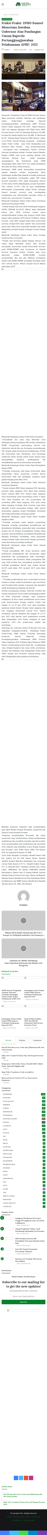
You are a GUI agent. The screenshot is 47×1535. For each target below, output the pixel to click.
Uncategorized (8, 1101)
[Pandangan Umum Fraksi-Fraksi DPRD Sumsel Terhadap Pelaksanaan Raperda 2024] (34, 982)
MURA (5, 1171)
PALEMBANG (7, 1094)
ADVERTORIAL (14, 14)
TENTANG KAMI (28, 1520)
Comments (37, 1040)
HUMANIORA (8, 1115)
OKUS (5, 1129)
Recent (8, 1040)
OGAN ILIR (7, 1147)
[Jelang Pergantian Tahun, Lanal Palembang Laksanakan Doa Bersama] (8, 1232)
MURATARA (7, 1199)
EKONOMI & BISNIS (10, 1119)
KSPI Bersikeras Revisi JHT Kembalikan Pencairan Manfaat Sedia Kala (29, 1241)
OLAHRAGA (7, 1126)
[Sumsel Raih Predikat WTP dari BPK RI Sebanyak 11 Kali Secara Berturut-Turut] (34, 1011)
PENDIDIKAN (7, 1112)
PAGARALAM (7, 1157)
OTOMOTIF (7, 1206)
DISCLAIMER (35, 1517)
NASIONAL (7, 1098)
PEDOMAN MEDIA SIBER (21, 1517)
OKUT (5, 1185)
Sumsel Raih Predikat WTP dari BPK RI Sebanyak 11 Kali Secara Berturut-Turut (33, 1022)
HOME (9, 1517)
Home (5, 14)
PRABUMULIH (8, 1178)
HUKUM (6, 1122)
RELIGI (5, 1143)
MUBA (5, 1140)
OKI (4, 1136)
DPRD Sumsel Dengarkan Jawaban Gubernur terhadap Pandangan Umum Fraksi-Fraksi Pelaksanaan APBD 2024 (11, 994)
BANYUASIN (7, 1154)
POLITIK (6, 1133)
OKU (4, 1192)
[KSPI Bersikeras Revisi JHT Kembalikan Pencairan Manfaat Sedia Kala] (8, 1242)
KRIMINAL (6, 1105)
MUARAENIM (7, 1161)
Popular (22, 1040)
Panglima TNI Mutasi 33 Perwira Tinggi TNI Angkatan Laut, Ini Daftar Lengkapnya (29, 1220)
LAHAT (5, 1175)
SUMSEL (6, 1108)
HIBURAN (6, 1168)
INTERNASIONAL (9, 1164)
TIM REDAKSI (17, 1520)
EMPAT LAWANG (9, 1196)
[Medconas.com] (23, 4)
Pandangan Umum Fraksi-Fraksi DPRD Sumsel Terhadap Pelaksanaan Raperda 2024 (34, 993)
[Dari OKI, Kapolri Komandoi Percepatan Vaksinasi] (8, 1252)
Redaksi (7, 49)
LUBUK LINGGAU (9, 1203)
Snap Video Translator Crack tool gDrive (18, 1072)
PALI (4, 1182)
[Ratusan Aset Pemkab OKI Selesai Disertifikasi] (8, 1262)
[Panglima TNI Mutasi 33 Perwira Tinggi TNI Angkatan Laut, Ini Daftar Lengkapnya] (8, 1221)
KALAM (5, 1189)
